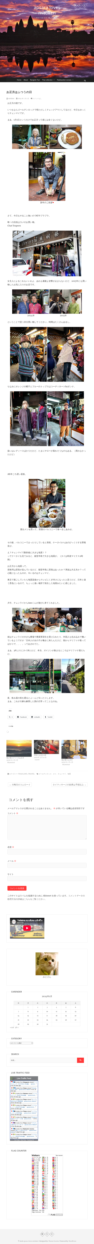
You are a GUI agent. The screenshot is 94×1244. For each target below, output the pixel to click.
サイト (10, 874)
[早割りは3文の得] (46, 747)
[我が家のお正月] (74, 749)
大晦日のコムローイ (19, 784)
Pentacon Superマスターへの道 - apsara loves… (24, 1118)
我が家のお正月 (67, 760)
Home (19, 80)
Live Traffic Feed (24, 1078)
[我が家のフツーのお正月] (19, 748)
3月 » (16, 1027)
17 (47, 1016)
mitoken (11, 99)
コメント (12, 813)
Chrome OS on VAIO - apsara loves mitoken (23, 1088)
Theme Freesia (53, 1241)
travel (31, 774)
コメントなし (37, 99)
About (26, 80)
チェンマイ (62, 774)
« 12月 (12, 1027)
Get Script (17, 1140)
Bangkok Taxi (35, 80)
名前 (10, 847)
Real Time (23, 1140)
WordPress (72, 1241)
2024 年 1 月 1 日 (23, 99)
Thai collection (47, 80)
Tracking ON (30, 1140)
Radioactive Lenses (64, 80)
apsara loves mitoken (47, 10)
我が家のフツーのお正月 (15, 758)
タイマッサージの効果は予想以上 (69, 784)
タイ (54, 774)
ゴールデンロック (45, 774)
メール (11, 861)
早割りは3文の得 (40, 755)
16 (37, 1016)
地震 (69, 774)
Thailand (22, 774)
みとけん (47, 977)
